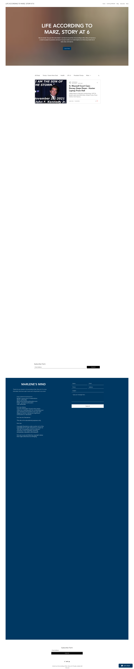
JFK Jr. (69, 75)
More (87, 75)
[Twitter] (67, 661)
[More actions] (98, 82)
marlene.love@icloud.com (26, 396)
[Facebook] (65, 661)
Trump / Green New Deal (50, 75)
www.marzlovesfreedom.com (28, 401)
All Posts (37, 75)
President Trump (78, 75)
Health (62, 75)
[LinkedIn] (69, 661)
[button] (67, 48)
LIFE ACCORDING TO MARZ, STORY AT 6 (20, 4)
